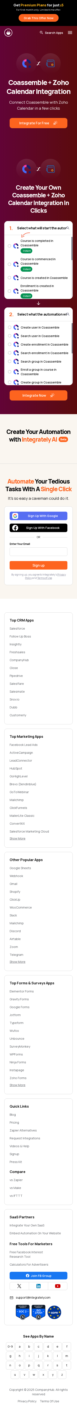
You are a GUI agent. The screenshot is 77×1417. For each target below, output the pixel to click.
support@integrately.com (33, 1297)
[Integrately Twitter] (19, 1286)
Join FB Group (41, 1276)
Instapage (17, 1070)
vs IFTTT (16, 1196)
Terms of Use (44, 578)
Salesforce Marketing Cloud (29, 831)
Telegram (16, 955)
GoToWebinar (19, 792)
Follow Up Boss (20, 636)
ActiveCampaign (21, 753)
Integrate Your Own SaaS (27, 1225)
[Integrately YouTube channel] (57, 1286)
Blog (13, 1115)
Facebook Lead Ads (24, 745)
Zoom (14, 947)
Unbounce (17, 1039)
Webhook (16, 876)
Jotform (15, 1015)
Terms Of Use (49, 1401)
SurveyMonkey (20, 1046)
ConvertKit (17, 823)
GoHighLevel (19, 776)
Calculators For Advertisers (29, 1264)
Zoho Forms (18, 1078)
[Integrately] (8, 32)
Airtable (15, 939)
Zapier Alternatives (23, 1130)
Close (14, 668)
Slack (13, 915)
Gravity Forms (19, 999)
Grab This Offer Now (38, 18)
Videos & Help (19, 1146)
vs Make (15, 1188)
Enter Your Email (20, 544)
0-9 (10, 1346)
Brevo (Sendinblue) (23, 784)
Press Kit (16, 1162)
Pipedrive (16, 676)
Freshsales (17, 652)
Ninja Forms (18, 1062)
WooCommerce (21, 907)
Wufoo (14, 1031)
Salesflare (17, 684)
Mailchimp (17, 800)
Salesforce (17, 628)
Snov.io (14, 699)
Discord (15, 931)
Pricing (14, 1122)
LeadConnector (21, 760)
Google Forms (20, 1007)
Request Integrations (25, 1138)
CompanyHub (19, 660)
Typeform (17, 1023)
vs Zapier (16, 1180)
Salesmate (17, 691)
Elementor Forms (22, 991)
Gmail (13, 884)
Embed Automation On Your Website (35, 1233)
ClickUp (15, 899)
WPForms (16, 1054)
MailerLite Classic (22, 816)
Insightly (15, 644)
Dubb (13, 707)
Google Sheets (20, 868)
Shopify (15, 892)
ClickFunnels (18, 808)
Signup (14, 1154)
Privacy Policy (27, 1401)
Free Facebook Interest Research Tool (26, 1254)
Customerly (18, 715)
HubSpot (16, 768)
